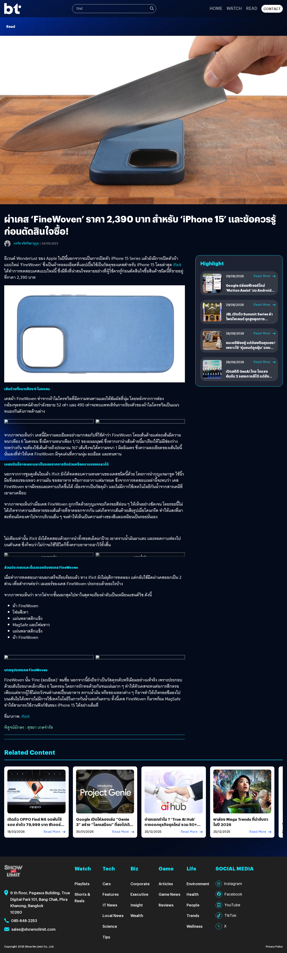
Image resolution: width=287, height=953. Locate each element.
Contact (272, 8)
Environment (198, 883)
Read (251, 8)
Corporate (140, 883)
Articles (166, 883)
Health (193, 894)
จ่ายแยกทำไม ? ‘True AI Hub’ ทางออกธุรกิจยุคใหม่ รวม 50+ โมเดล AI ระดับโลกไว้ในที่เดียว (171, 824)
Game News (169, 894)
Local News (113, 915)
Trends (193, 915)
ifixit (177, 264)
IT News (110, 905)
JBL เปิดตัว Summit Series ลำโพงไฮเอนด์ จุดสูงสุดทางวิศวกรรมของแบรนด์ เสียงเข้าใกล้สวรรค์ (249, 321)
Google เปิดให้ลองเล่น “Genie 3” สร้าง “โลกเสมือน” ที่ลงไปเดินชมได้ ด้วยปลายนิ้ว (104, 824)
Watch (234, 8)
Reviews (166, 905)
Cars (107, 883)
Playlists (82, 883)
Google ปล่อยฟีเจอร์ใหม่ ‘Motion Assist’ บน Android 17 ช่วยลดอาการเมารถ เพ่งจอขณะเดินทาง (249, 292)
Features (111, 894)
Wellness (195, 926)
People (193, 905)
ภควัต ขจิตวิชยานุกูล (26, 243)
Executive (139, 894)
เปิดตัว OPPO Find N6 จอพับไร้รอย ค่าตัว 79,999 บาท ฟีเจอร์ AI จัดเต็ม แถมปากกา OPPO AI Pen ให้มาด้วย (34, 827)
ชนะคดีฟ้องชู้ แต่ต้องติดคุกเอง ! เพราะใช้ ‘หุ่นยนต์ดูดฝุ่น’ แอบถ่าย (250, 347)
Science (110, 926)
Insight (136, 905)
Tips (106, 937)
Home (215, 8)
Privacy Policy (274, 946)
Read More (261, 276)
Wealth (136, 915)
